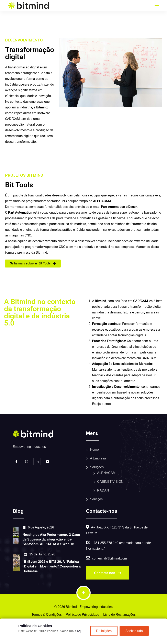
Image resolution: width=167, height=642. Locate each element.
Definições (104, 631)
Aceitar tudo (134, 631)
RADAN (103, 490)
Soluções (97, 467)
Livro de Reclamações (119, 614)
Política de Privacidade (82, 614)
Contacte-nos (105, 573)
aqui (80, 631)
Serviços (96, 499)
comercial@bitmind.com (109, 558)
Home (94, 449)
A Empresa (98, 458)
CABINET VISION (110, 481)
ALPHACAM (106, 473)
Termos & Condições (47, 614)
